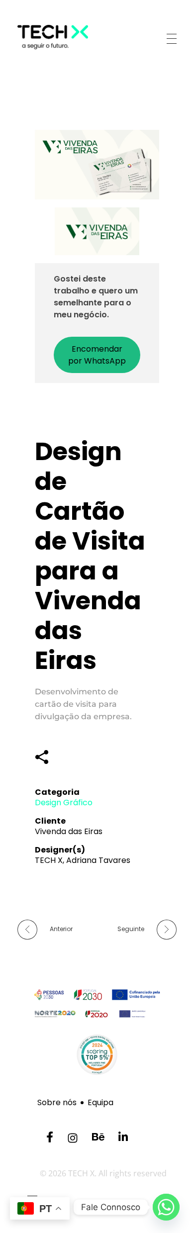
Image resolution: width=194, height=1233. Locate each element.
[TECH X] (67, 37)
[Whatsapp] (166, 1207)
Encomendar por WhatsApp (97, 355)
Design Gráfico (64, 802)
